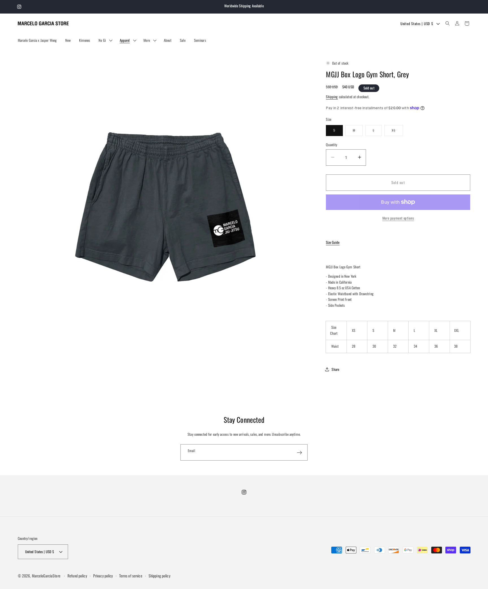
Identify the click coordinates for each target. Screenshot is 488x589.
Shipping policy (159, 576)
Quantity (331, 144)
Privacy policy (103, 576)
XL (397, 131)
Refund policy (77, 576)
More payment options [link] (398, 217)
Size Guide (332, 242)
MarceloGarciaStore (46, 576)
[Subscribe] (299, 452)
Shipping (332, 96)
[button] (104, 40)
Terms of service (130, 576)
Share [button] (335, 369)
